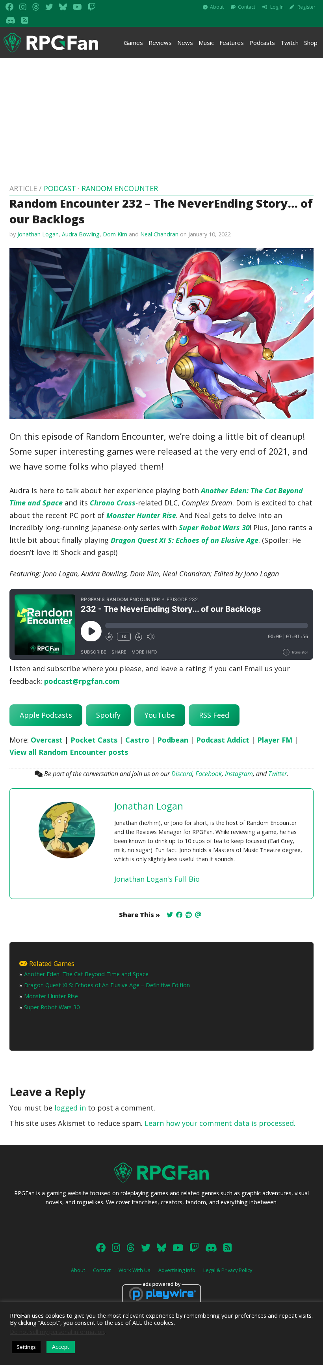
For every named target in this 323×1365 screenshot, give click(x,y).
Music (206, 42)
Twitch (289, 42)
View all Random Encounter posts (68, 752)
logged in (70, 1107)
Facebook (208, 773)
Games (133, 42)
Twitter (277, 773)
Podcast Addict (222, 740)
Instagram (239, 773)
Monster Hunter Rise (141, 515)
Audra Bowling (81, 234)
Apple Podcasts (46, 715)
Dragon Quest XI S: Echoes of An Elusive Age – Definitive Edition (107, 985)
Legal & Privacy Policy (227, 1270)
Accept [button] (60, 1346)
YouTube (160, 715)
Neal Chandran (159, 234)
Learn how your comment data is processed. (220, 1123)
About (217, 7)
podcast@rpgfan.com (82, 681)
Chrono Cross (113, 502)
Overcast (47, 740)
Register (306, 7)
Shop (310, 42)
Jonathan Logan (38, 234)
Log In (277, 7)
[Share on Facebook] (179, 914)
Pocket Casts (94, 740)
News (185, 42)
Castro (137, 740)
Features (231, 42)
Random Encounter (120, 188)
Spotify (108, 715)
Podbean (172, 740)
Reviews (160, 42)
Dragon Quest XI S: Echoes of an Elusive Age (184, 540)
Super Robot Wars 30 (214, 527)
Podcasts (262, 42)
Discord (181, 773)
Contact (246, 7)
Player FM (274, 740)
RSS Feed (214, 715)
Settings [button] (26, 1346)
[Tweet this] (170, 914)
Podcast (60, 188)
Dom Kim (115, 234)
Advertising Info (176, 1270)
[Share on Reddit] (189, 914)
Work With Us (134, 1270)
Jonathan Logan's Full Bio (157, 879)
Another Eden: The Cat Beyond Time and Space (86, 974)
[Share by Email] (198, 914)
